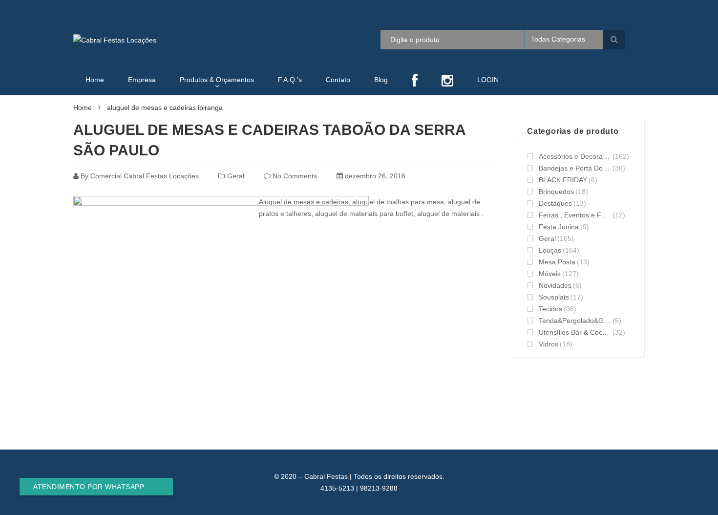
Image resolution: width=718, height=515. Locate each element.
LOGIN (488, 80)
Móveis (550, 274)
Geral (235, 176)
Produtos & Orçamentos (217, 80)
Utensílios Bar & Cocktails (575, 332)
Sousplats (554, 297)
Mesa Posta (557, 262)
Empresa (142, 80)
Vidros (548, 344)
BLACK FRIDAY (563, 180)
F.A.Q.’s (290, 80)
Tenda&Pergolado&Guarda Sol (575, 320)
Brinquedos (556, 191)
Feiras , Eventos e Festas (575, 215)
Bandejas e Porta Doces (575, 168)
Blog (381, 80)
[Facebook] (415, 81)
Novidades (555, 285)
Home (94, 80)
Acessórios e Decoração (575, 156)
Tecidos (550, 309)
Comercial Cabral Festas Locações (144, 176)
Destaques (555, 203)
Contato (338, 80)
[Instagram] (447, 81)
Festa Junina (559, 227)
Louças (550, 250)
